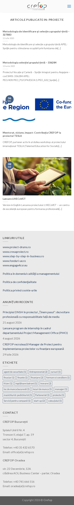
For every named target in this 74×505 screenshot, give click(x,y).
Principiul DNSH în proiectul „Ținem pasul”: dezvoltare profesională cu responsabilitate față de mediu (36, 314)
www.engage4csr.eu (15, 265)
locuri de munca (42, 389)
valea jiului (55, 400)
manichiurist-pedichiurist (18, 395)
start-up (39, 400)
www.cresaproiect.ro (16, 251)
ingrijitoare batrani (26, 383)
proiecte (58, 395)
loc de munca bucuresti (17, 389)
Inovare (45, 383)
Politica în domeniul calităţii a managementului (31, 273)
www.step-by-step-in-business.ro (23, 256)
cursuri (56, 371)
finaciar (9, 377)
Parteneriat (42, 395)
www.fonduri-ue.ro (14, 260)
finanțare (37, 377)
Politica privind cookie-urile (20, 290)
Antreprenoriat (38, 371)
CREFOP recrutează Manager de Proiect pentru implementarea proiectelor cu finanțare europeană (33, 347)
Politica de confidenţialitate (19, 282)
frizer (8, 383)
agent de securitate (15, 371)
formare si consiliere (58, 377)
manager (61, 389)
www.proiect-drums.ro (17, 247)
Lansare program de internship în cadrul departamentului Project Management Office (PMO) (35, 330)
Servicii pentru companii (17, 400)
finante (23, 377)
